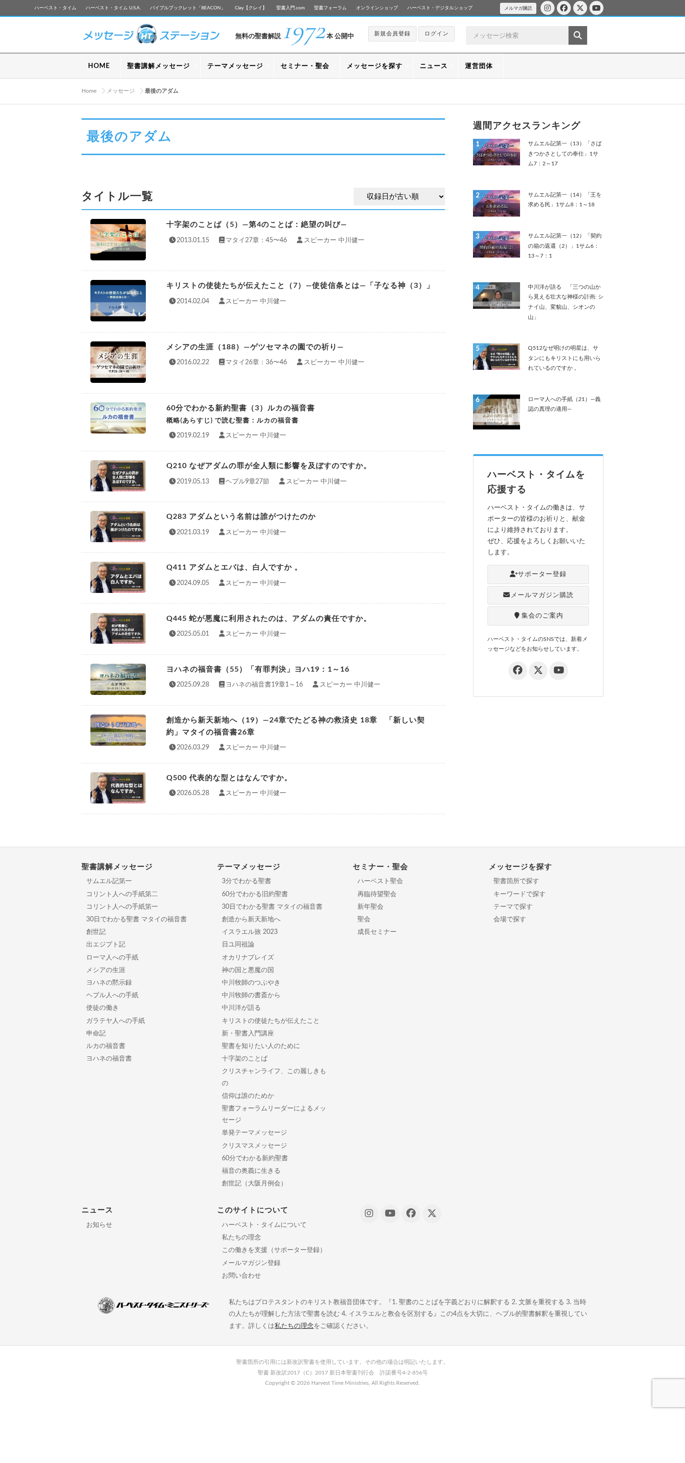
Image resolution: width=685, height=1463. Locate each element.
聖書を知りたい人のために (261, 1046)
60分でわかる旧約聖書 (255, 894)
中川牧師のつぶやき (251, 983)
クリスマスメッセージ (254, 1146)
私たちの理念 (241, 1237)
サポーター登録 (542, 574)
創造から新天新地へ (251, 919)
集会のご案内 (542, 615)
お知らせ (99, 1225)
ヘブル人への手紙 (112, 995)
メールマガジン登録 (251, 1263)
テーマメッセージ (235, 66)
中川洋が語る (241, 1008)
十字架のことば (244, 1058)
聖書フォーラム (330, 8)
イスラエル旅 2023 (250, 932)
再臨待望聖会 (377, 894)
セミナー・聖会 (305, 66)
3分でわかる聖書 (246, 881)
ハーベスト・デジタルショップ (440, 8)
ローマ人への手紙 (112, 957)
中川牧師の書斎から (251, 995)
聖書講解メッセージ (158, 66)
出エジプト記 (105, 944)
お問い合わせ (241, 1275)
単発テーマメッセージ (254, 1133)
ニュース (434, 66)
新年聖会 (370, 907)
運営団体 (479, 66)
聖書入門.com (290, 8)
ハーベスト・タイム (55, 8)
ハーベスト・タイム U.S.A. (113, 8)
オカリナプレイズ (248, 957)
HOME (99, 66)
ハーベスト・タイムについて (264, 1225)
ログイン (437, 33)
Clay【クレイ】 (251, 8)
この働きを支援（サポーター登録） (274, 1250)
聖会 (363, 919)
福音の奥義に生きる (251, 1171)
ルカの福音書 (105, 1046)
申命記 (96, 1033)
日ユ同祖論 (238, 944)
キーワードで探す (519, 894)
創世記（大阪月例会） (254, 1183)
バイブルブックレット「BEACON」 (188, 8)
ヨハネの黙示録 (109, 983)
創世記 (96, 932)
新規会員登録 (392, 33)
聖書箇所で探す (516, 881)
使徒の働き (102, 1008)
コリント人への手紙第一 (122, 907)
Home (89, 91)
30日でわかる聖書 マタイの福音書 (136, 919)
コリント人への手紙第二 (122, 894)
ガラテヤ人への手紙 (115, 1021)
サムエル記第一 (109, 881)
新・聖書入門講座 (248, 1033)
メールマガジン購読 (542, 595)
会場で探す (509, 919)
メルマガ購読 (518, 8)
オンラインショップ (377, 8)
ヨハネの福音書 (109, 1058)
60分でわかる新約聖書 (255, 1158)
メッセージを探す (375, 66)
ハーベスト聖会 (380, 881)
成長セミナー (377, 932)
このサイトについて (252, 1210)
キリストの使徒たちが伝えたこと (271, 1021)
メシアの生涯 (105, 970)
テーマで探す (513, 907)
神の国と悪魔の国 (248, 970)
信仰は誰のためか (248, 1096)
